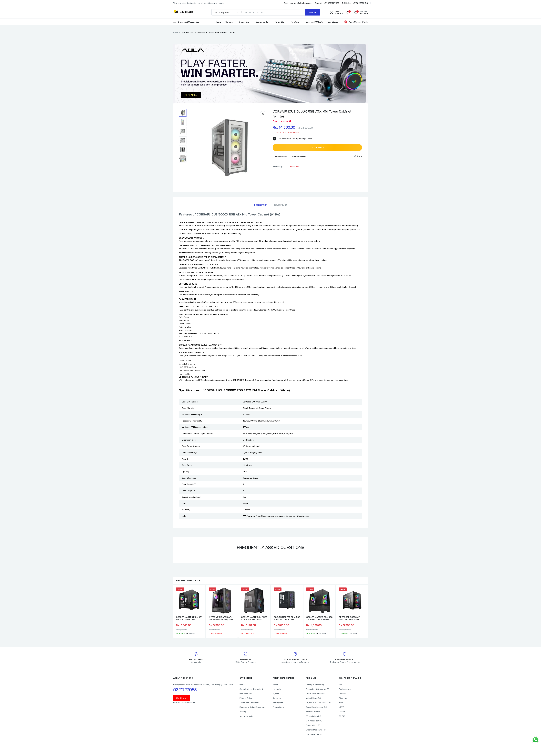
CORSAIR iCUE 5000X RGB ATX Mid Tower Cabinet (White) (312, 113)
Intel (341, 702)
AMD (341, 684)
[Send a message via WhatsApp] (536, 740)
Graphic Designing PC (316, 730)
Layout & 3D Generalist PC (318, 702)
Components (262, 22)
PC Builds (280, 22)
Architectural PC (313, 711)
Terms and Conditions (250, 702)
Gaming (229, 22)
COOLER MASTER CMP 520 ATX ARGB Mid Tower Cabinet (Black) (254, 618)
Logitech (277, 689)
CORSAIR (343, 693)
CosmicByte (278, 707)
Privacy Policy (246, 698)
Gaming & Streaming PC (316, 684)
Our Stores (333, 22)
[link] (199, 592)
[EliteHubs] (183, 12)
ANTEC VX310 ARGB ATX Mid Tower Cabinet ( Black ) (221, 618)
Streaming (244, 22)
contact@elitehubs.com (184, 702)
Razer (275, 684)
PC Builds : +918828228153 (355, 3)
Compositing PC (313, 725)
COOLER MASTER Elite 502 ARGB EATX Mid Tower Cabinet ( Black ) (287, 618)
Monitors (295, 22)
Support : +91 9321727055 (327, 3)
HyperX (276, 693)
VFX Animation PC (314, 720)
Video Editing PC (313, 698)
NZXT (341, 707)
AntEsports (278, 702)
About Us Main (246, 716)
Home (218, 22)
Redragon (277, 698)
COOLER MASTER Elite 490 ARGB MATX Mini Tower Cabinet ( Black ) (319, 618)
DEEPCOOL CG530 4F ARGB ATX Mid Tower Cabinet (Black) (349, 618)
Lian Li (342, 711)
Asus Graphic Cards (358, 22)
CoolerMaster (345, 689)
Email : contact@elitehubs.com (298, 3)
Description (260, 205)
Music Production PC (315, 693)
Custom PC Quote (314, 22)
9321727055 (185, 689)
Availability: (278, 166)
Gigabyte (343, 698)
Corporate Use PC (314, 734)
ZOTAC (342, 716)
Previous (173, 611)
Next (367, 611)
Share (359, 156)
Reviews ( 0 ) (280, 205)
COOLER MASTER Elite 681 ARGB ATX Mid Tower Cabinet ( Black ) (189, 618)
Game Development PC (316, 707)
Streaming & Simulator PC (317, 689)
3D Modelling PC (313, 716)
